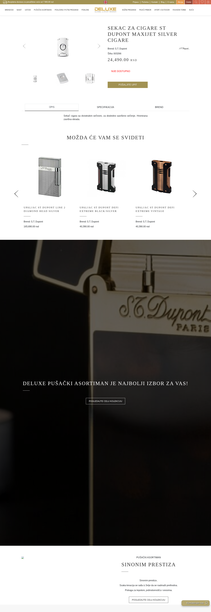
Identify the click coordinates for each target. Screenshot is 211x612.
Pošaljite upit (128, 85)
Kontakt (154, 2)
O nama (170, 2)
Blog (162, 2)
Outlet (188, 2)
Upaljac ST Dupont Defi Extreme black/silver (99, 209)
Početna (145, 2)
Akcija (180, 2)
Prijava (136, 2)
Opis (52, 107)
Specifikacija (105, 107)
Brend (159, 107)
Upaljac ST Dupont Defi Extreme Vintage (155, 209)
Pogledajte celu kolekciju (105, 401)
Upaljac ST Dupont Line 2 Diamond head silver (45, 209)
